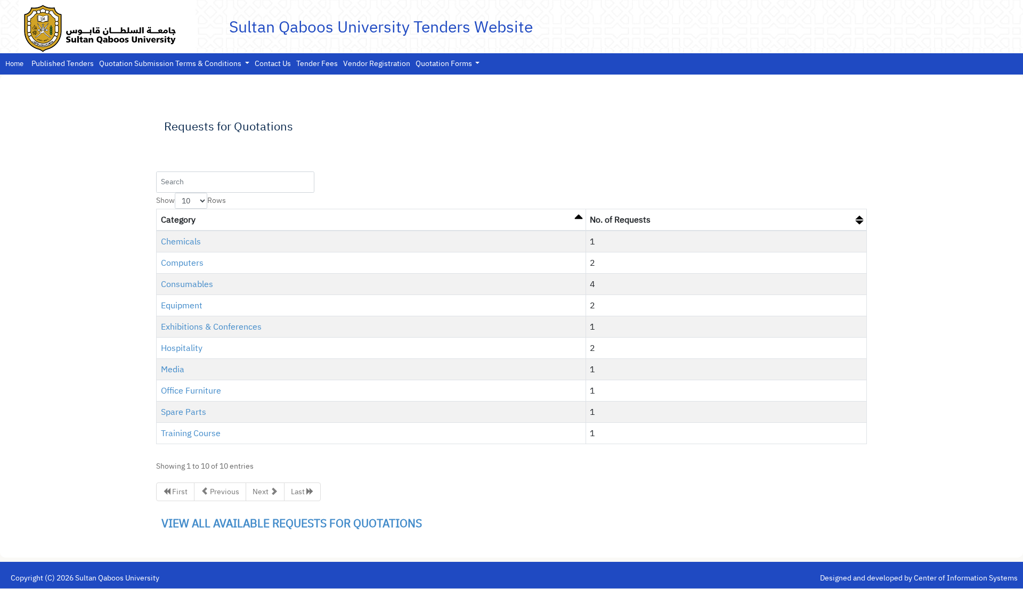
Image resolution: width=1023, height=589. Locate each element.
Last (298, 491)
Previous (223, 491)
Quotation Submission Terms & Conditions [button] (171, 63)
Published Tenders (62, 63)
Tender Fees (317, 63)
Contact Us (273, 63)
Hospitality (181, 348)
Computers (182, 263)
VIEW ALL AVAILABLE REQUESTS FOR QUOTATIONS (291, 523)
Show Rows (191, 200)
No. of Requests (620, 220)
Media (172, 369)
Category (178, 220)
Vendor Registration (376, 63)
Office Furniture (191, 391)
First (179, 491)
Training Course (191, 433)
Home (14, 64)
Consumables (187, 284)
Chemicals (181, 241)
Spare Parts (183, 412)
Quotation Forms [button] (445, 63)
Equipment (181, 305)
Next (261, 491)
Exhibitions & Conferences (211, 327)
